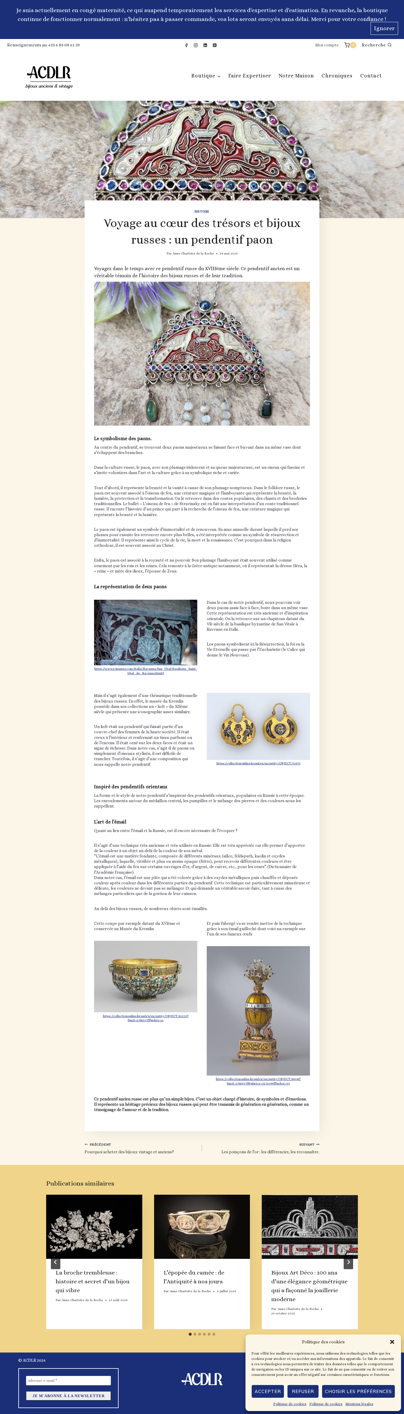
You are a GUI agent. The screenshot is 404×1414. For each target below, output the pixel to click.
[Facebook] (186, 45)
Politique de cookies (289, 1404)
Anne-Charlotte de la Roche (193, 253)
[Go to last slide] (55, 1262)
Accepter (268, 1391)
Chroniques (337, 76)
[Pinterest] (215, 45)
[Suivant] (348, 1262)
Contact (371, 76)
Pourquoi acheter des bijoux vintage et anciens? (129, 1148)
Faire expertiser (249, 76)
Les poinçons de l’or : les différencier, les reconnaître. (270, 1148)
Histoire (202, 211)
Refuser (303, 1391)
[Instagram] (196, 45)
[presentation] (94, 1227)
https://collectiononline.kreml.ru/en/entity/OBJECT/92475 (258, 763)
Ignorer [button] (384, 28)
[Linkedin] (205, 45)
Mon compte (327, 45)
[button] (392, 1342)
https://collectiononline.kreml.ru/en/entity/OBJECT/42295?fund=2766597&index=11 (146, 1018)
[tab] (190, 1334)
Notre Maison (296, 76)
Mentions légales (359, 1404)
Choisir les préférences (358, 1391)
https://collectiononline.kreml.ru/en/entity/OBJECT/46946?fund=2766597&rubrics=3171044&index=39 (258, 1081)
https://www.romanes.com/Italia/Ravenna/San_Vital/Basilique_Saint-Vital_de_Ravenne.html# (145, 671)
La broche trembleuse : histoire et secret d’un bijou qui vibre (93, 1281)
